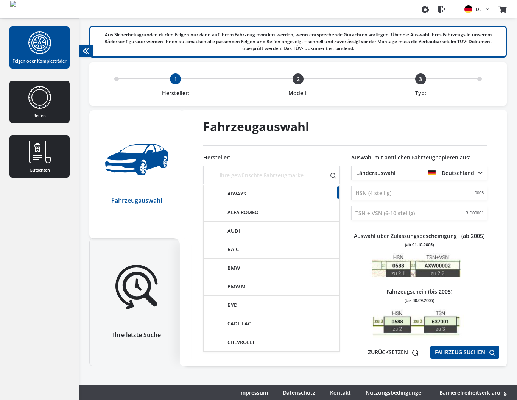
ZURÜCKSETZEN (389, 352)
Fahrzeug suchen (461, 352)
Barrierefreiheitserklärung (473, 392)
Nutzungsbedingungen (395, 392)
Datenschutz (299, 392)
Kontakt (340, 392)
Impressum (253, 392)
